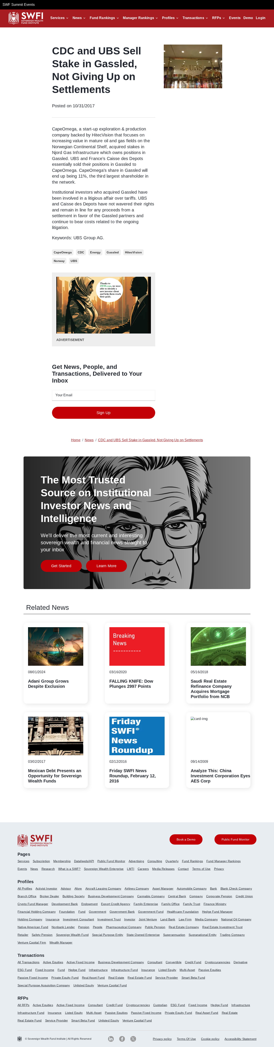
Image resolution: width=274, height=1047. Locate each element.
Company (196, 896)
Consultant (154, 962)
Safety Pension (42, 934)
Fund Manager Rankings (223, 861)
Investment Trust (109, 919)
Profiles (168, 18)
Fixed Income (44, 970)
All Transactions (29, 962)
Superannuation (174, 934)
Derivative (240, 962)
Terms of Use (201, 869)
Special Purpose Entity (107, 934)
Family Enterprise (146, 904)
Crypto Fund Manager (33, 904)
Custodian (160, 1005)
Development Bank (65, 904)
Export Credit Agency (115, 904)
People (98, 927)
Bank (213, 888)
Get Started (66, 567)
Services (57, 18)
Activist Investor (46, 888)
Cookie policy (210, 1039)
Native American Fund (33, 927)
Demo (248, 18)
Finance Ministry (215, 904)
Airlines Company (137, 888)
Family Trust (191, 904)
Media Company (206, 919)
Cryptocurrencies (138, 1005)
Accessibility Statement (240, 1039)
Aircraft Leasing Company (103, 888)
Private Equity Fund (65, 977)
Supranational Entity (202, 934)
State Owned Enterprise (143, 934)
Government (97, 911)
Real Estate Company (184, 927)
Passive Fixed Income (33, 977)
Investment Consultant (78, 919)
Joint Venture (148, 919)
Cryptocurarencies (217, 962)
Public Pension (155, 927)
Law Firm (185, 919)
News (77, 18)
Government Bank (122, 911)
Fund (82, 911)
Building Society (74, 896)
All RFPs (23, 1005)
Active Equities (53, 962)
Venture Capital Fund (112, 985)
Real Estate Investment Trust (222, 927)
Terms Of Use (186, 1039)
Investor (129, 919)
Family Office (170, 904)
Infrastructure (98, 970)
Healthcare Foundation (183, 911)
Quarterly (171, 861)
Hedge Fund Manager (217, 911)
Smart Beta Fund (193, 977)
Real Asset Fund (93, 977)
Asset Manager (162, 888)
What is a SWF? (69, 869)
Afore (78, 888)
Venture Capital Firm (32, 942)
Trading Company (232, 934)
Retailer (23, 934)
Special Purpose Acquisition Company (44, 985)
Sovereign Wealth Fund (72, 934)
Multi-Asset (187, 970)
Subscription (41, 861)
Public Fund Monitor (111, 861)
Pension (83, 927)
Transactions (193, 18)
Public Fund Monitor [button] (235, 839)
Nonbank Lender (63, 927)
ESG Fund (25, 970)
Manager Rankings (138, 18)
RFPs (216, 18)
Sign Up (103, 413)
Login (260, 18)
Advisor (66, 888)
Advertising (136, 861)
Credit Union (244, 896)
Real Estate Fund (140, 977)
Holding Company (30, 919)
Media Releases (163, 869)
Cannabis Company (151, 896)
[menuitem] (25, 863)
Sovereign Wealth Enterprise (104, 869)
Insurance (52, 919)
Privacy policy (162, 1039)
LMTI (130, 869)
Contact (183, 869)
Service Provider (166, 977)
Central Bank (177, 896)
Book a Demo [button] (186, 839)
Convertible (174, 962)
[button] (60, 18)
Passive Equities (209, 970)
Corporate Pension (219, 896)
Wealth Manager (60, 942)
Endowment (89, 904)
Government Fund (150, 911)
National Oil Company (236, 919)
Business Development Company (111, 896)
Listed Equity (167, 970)
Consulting (154, 861)
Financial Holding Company (37, 911)
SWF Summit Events (19, 4)
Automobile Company (192, 888)
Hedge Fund (77, 970)
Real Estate (116, 977)
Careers (143, 869)
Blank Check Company (236, 888)
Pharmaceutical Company (124, 927)
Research (48, 869)
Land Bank (167, 919)
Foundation (67, 911)
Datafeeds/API (84, 861)
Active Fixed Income (81, 962)
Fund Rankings (102, 18)
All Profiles (25, 888)
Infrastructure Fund (124, 970)
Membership (62, 861)
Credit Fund (193, 962)
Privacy (219, 869)
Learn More (112, 567)
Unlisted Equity (83, 985)
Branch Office (27, 896)
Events (235, 18)
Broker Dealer (49, 896)
